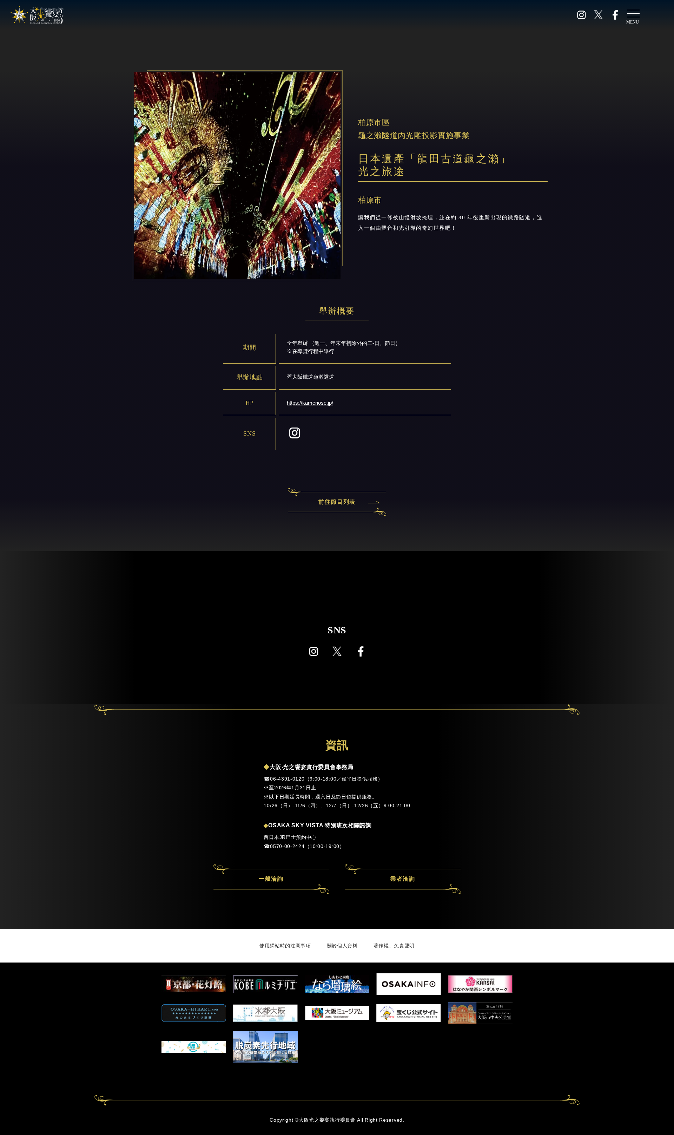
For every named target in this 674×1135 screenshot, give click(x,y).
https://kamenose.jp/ (310, 403)
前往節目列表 (337, 502)
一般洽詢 (271, 879)
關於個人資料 (342, 945)
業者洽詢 (402, 879)
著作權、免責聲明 (394, 945)
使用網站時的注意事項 (285, 945)
